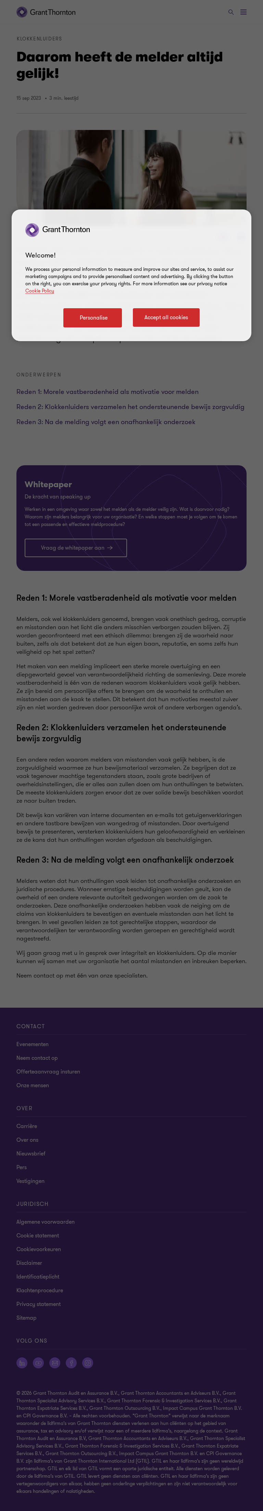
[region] (131, 275)
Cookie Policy (39, 291)
